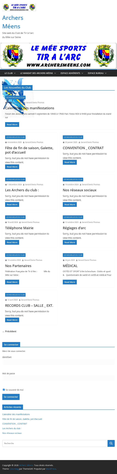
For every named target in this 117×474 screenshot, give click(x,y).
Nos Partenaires (18, 265)
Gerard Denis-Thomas (35, 102)
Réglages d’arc (74, 227)
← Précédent (9, 331)
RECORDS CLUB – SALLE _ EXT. (29, 305)
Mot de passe (8, 373)
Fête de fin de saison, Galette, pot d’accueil (29, 150)
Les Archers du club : (22, 190)
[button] (14, 73)
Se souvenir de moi (14, 389)
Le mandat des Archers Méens (36, 73)
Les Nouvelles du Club (15, 98)
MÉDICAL (70, 265)
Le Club (9, 73)
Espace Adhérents (70, 73)
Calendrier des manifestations (29, 108)
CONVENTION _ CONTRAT (83, 147)
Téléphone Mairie (19, 227)
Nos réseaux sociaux (79, 190)
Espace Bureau (96, 73)
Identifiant (7, 357)
